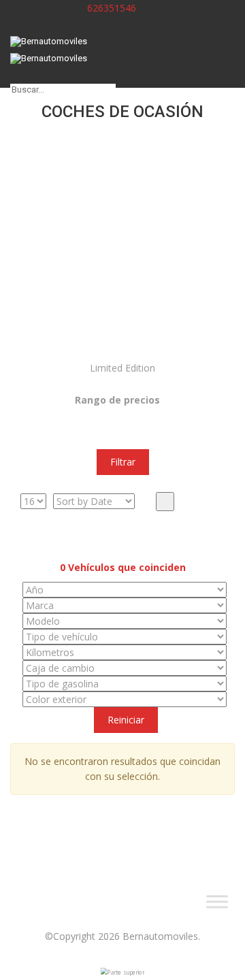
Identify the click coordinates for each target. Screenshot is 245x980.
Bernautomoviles (160, 936)
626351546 (110, 7)
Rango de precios (117, 399)
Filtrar (122, 461)
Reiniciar (126, 719)
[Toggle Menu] (217, 902)
